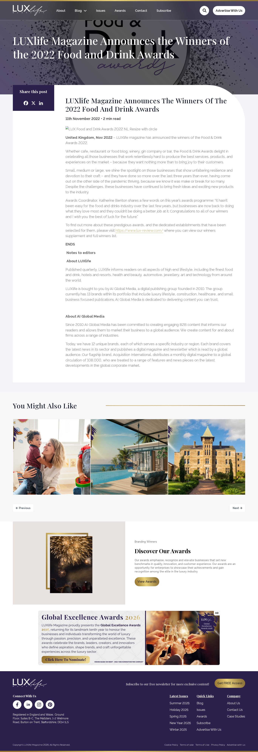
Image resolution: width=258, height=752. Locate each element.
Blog (78, 10)
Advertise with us (236, 745)
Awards (120, 10)
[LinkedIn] (28, 704)
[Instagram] (39, 704)
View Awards (146, 581)
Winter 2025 (178, 729)
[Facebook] (17, 704)
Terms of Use (202, 745)
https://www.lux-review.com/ (139, 230)
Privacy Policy (218, 745)
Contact (141, 10)
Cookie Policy (171, 745)
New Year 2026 (180, 723)
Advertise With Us (229, 10)
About (60, 10)
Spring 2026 (178, 716)
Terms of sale (187, 745)
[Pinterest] (50, 704)
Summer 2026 (180, 703)
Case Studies (236, 716)
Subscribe (164, 10)
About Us (233, 703)
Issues (100, 10)
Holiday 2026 (179, 710)
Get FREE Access (229, 683)
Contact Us (235, 710)
